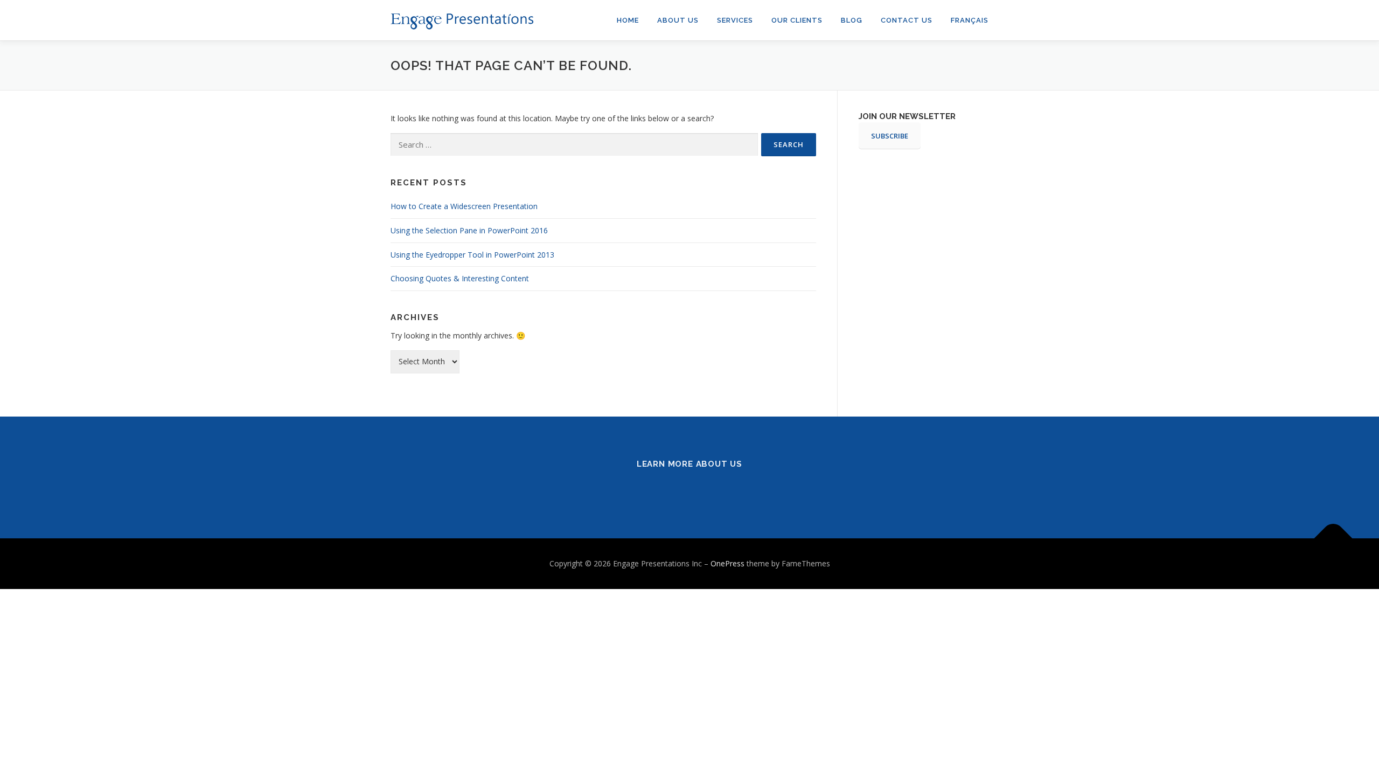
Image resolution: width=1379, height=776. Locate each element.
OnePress (727, 563)
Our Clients (797, 20)
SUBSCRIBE (889, 136)
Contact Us (906, 20)
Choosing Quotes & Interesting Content (460, 278)
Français (969, 20)
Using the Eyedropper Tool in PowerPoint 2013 (472, 255)
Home (628, 20)
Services (735, 20)
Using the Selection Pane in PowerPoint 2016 (469, 230)
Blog (851, 20)
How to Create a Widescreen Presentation (464, 206)
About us (678, 20)
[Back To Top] (1333, 538)
